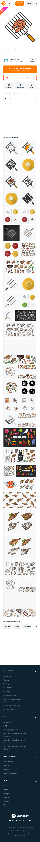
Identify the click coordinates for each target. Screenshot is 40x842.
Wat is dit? (23, 94)
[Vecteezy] (3, 3)
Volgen (32, 61)
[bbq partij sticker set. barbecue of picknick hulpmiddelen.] (19, 640)
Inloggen (29, 3)
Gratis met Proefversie (20, 69)
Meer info (8, 100)
